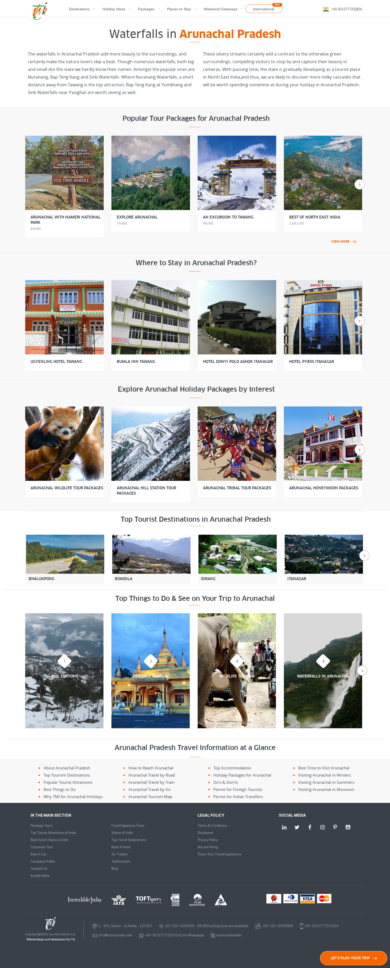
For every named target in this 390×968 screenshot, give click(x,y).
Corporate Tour (42, 847)
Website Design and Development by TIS (50, 939)
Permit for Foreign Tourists (237, 789)
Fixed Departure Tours (127, 826)
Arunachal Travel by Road (151, 775)
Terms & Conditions (212, 826)
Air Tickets (119, 854)
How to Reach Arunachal (150, 767)
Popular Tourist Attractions (68, 782)
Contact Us (39, 869)
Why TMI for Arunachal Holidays (73, 796)
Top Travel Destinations (128, 840)
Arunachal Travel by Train (151, 782)
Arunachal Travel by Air (149, 789)
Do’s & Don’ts (225, 782)
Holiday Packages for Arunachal (242, 775)
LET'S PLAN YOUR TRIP (350, 958)
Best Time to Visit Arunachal (323, 767)
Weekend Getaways (220, 9)
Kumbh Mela (40, 876)
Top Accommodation (232, 767)
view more (340, 241)
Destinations (79, 9)
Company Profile (43, 861)
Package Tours (41, 826)
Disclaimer (205, 833)
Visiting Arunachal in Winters (324, 775)
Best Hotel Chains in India (49, 840)
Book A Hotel (120, 847)
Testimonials (120, 861)
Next (359, 184)
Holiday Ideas (113, 9)
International (263, 9)
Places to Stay (179, 9)
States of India (122, 833)
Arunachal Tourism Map (150, 796)
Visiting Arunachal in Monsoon (326, 789)
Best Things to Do (60, 789)
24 (360, 9)
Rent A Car (38, 854)
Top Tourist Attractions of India (53, 833)
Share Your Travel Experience (219, 854)
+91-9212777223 (344, 9)
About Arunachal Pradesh (67, 767)
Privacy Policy (208, 840)
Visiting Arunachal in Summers (326, 782)
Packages (146, 9)
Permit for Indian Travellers (238, 796)
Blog (114, 869)
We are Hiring (208, 847)
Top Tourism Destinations (67, 775)
